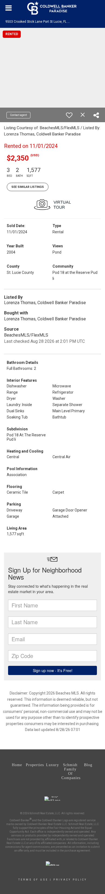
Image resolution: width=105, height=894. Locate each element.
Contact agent (18, 115)
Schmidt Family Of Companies (70, 771)
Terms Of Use (33, 879)
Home (17, 765)
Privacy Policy (70, 879)
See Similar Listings (27, 187)
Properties (35, 765)
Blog (88, 765)
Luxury (52, 765)
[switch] (69, 115)
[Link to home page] (52, 8)
